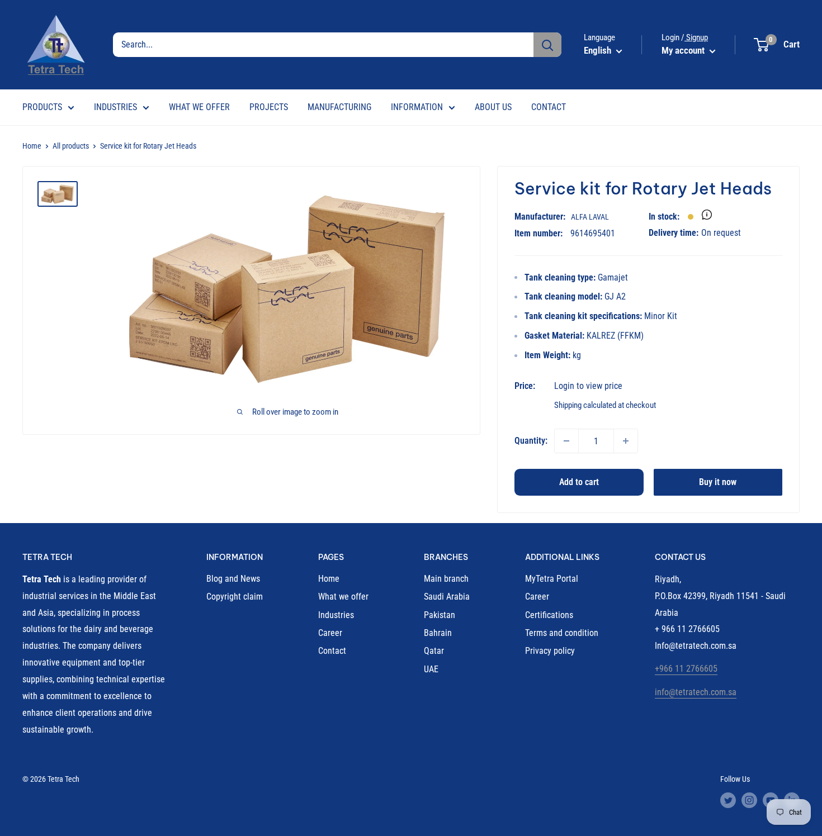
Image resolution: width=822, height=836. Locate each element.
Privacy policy (550, 650)
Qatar (434, 650)
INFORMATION (417, 107)
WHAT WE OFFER (199, 107)
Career (330, 633)
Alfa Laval (590, 216)
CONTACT (548, 107)
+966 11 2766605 (686, 668)
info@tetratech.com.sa (695, 692)
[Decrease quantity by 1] (566, 441)
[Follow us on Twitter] (728, 800)
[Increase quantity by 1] (625, 441)
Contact (332, 650)
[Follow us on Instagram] (749, 800)
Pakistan (439, 615)
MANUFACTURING (339, 107)
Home (31, 145)
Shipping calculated (585, 405)
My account (684, 50)
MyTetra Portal (551, 578)
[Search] (547, 44)
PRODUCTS (42, 107)
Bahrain (438, 633)
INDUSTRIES (115, 107)
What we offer (343, 596)
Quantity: (530, 440)
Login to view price (588, 386)
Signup (696, 37)
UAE (431, 669)
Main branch (446, 578)
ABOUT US (493, 107)
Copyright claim (234, 596)
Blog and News (233, 578)
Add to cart (579, 482)
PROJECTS (268, 107)
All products (71, 145)
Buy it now (717, 482)
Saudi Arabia (447, 596)
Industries (336, 615)
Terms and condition (561, 633)
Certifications (549, 615)
